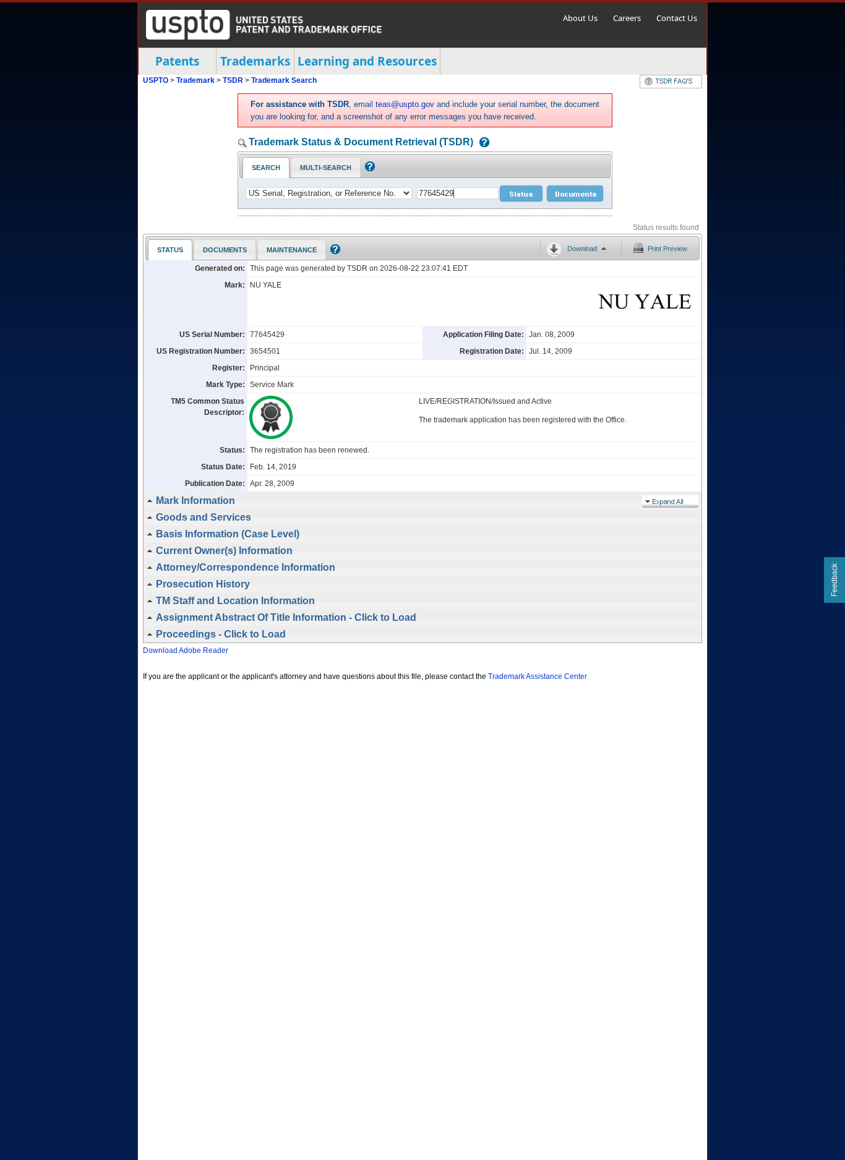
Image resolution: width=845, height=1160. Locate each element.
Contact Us (676, 17)
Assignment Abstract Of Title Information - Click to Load (286, 617)
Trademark (195, 80)
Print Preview (667, 248)
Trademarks (255, 61)
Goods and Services (203, 517)
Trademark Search (284, 80)
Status (170, 250)
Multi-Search (325, 167)
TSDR (234, 80)
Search (266, 167)
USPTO (155, 80)
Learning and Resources (367, 61)
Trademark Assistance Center (537, 676)
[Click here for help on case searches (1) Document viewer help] (481, 143)
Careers (627, 17)
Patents (177, 61)
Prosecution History (203, 584)
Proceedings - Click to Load (221, 634)
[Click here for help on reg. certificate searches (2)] (368, 168)
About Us (580, 17)
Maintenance (292, 250)
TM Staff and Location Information (235, 600)
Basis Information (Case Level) (227, 534)
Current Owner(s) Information (224, 550)
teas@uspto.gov (404, 104)
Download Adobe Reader (185, 650)
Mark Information (195, 500)
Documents (225, 250)
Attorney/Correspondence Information (245, 567)
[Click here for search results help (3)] (333, 251)
